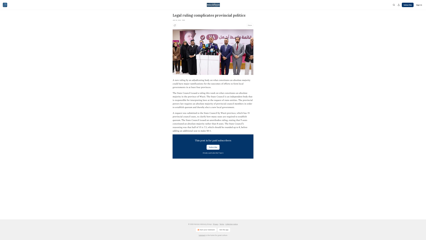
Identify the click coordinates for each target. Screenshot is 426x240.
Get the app (223, 230)
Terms (222, 224)
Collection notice (231, 224)
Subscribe (408, 5)
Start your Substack (207, 230)
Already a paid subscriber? (213, 153)
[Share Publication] (398, 5)
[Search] (394, 5)
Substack (202, 235)
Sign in (419, 5)
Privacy (215, 224)
